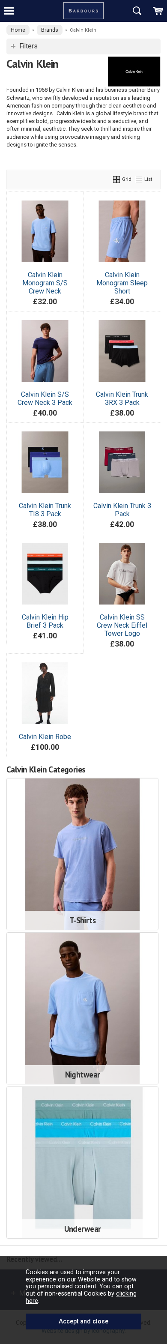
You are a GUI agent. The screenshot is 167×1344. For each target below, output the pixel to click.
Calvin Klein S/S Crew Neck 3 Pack (45, 398)
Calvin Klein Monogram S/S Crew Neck (45, 283)
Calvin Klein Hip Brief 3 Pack (45, 621)
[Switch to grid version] (117, 179)
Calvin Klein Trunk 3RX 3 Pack (122, 398)
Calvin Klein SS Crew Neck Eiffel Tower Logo (122, 625)
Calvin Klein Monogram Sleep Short (122, 283)
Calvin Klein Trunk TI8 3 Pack (45, 510)
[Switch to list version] (139, 179)
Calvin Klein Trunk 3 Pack (122, 510)
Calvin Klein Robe (45, 737)
